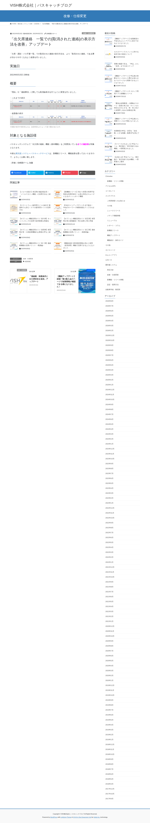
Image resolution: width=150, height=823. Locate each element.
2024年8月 (109, 409)
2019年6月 (109, 715)
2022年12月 (109, 508)
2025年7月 (109, 355)
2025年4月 (109, 370)
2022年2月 (109, 557)
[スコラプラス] (87, 274)
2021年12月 (109, 567)
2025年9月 (109, 345)
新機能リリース (113, 230)
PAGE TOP (144, 796)
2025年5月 (109, 365)
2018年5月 (109, 779)
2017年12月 (109, 789)
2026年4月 (109, 321)
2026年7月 (109, 306)
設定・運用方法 (113, 285)
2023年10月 (109, 459)
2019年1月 (109, 739)
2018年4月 (109, 784)
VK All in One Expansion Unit (82, 817)
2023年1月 (109, 503)
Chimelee (108, 176)
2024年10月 (109, 399)
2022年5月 (109, 542)
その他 (109, 206)
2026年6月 (109, 311)
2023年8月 (109, 468)
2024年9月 (109, 404)
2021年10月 (109, 577)
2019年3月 (109, 730)
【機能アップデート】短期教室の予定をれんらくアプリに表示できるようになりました (126, 41)
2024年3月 (109, 434)
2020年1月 (109, 680)
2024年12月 (109, 390)
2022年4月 (109, 547)
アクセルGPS (110, 186)
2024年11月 (109, 394)
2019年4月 (109, 725)
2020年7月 (109, 651)
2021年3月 (109, 611)
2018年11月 (109, 749)
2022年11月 (109, 513)
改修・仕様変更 (88, 33)
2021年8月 (109, 587)
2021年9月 (109, 582)
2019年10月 (109, 695)
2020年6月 (109, 656)
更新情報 (28, 261)
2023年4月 (109, 488)
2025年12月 (109, 335)
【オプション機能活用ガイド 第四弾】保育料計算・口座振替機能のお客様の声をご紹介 (35, 232)
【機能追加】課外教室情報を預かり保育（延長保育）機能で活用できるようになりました (78, 245)
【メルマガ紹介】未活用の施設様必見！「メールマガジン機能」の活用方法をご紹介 (35, 194)
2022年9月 (109, 523)
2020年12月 (109, 626)
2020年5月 (109, 661)
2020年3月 (109, 671)
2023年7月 (109, 473)
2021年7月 (109, 592)
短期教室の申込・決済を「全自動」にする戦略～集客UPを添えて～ (126, 133)
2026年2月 (109, 330)
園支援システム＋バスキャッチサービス (32, 153)
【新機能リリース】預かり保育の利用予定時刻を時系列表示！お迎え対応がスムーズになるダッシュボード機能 (78, 194)
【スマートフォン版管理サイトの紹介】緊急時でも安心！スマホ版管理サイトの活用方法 (35, 207)
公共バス (108, 260)
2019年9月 (109, 700)
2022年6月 (109, 537)
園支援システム (111, 265)
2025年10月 (109, 340)
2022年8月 (109, 528)
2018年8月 (109, 764)
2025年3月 (109, 375)
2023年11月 (109, 454)
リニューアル (112, 220)
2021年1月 (109, 621)
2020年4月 (109, 666)
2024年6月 (109, 419)
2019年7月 (109, 710)
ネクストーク (110, 250)
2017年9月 (109, 799)
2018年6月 (109, 774)
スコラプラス (110, 196)
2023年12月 (109, 449)
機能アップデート (113, 235)
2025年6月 (109, 360)
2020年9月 (109, 641)
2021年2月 (109, 616)
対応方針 (110, 270)
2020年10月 (109, 636)
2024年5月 (109, 424)
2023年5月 (109, 483)
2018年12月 (109, 744)
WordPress (53, 817)
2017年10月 (109, 794)
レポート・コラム (113, 225)
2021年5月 (109, 601)
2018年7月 (109, 769)
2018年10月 (109, 754)
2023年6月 (109, 478)
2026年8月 (109, 301)
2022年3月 (109, 552)
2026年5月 (109, 316)
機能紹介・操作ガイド (115, 240)
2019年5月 (109, 720)
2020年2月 (109, 675)
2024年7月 (109, 414)
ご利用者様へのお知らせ (116, 201)
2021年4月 (109, 606)
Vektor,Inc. (97, 817)
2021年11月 (109, 572)
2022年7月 (109, 532)
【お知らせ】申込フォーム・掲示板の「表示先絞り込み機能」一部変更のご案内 (126, 159)
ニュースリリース (113, 211)
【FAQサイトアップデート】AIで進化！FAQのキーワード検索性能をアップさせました (78, 207)
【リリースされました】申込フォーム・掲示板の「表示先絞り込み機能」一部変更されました (126, 146)
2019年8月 (109, 705)
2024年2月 (109, 439)
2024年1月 (109, 444)
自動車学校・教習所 (112, 289)
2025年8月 (109, 350)
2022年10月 (109, 518)
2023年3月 (109, 493)
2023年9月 (109, 464)
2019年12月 (109, 685)
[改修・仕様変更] (18, 273)
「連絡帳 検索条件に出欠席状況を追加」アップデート (38, 278)
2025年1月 (109, 385)
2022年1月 (109, 562)
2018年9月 (109, 759)
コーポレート (110, 191)
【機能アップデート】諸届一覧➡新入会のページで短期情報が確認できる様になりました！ (66, 281)
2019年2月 (109, 735)
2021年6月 (109, 597)
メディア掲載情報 (113, 216)
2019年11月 (109, 690)
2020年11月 (109, 631)
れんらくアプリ (111, 255)
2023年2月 (109, 498)
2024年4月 (109, 429)
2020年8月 (109, 646)
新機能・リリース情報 (115, 181)
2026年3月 (109, 326)
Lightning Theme (66, 817)
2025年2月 (109, 380)
